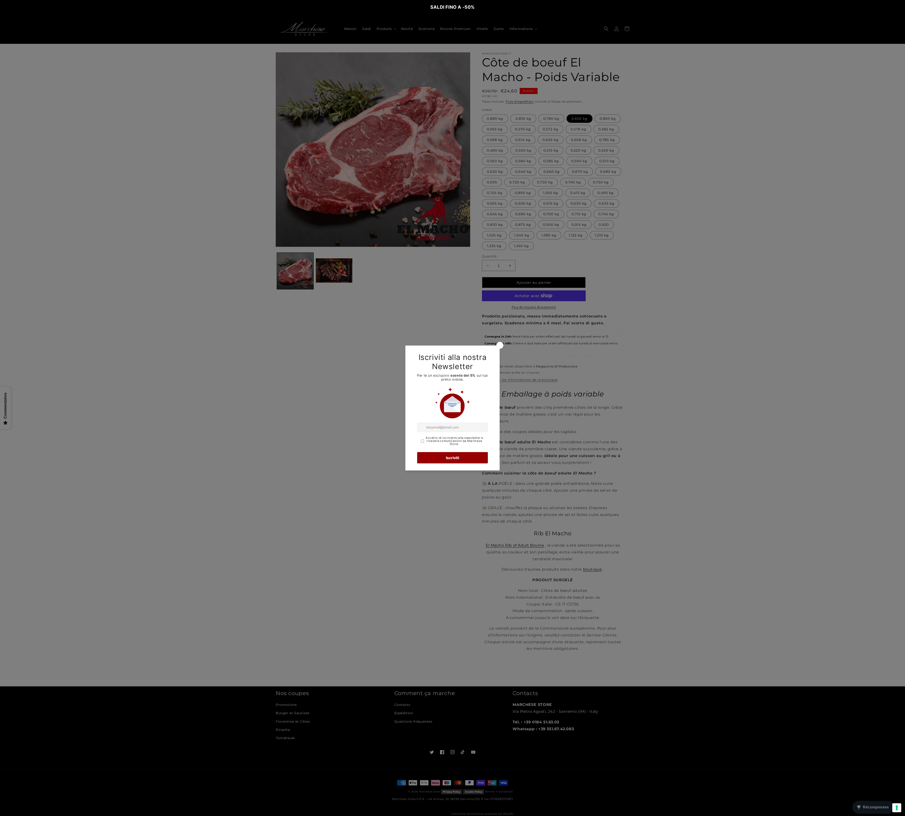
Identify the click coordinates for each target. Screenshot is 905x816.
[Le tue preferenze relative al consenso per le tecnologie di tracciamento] (896, 807)
